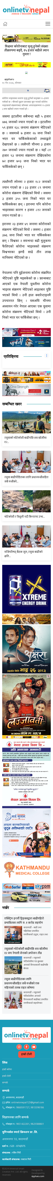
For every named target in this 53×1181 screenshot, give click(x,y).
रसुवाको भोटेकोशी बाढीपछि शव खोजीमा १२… (25, 440)
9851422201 (22, 1124)
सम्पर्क (5, 1082)
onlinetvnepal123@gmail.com (27, 1102)
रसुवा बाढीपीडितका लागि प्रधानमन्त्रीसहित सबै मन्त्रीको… (26, 479)
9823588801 (37, 1124)
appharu (9, 79)
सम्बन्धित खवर (12, 404)
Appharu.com (38, 1176)
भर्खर (5, 907)
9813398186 (37, 1107)
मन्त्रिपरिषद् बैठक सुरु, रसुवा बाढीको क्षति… (23, 554)
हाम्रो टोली (26, 1054)
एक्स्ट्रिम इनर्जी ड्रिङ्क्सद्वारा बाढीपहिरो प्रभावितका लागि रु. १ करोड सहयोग (24, 920)
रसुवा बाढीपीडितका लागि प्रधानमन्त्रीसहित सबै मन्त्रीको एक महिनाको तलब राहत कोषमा (21, 983)
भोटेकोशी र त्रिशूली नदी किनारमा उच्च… (24, 516)
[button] (48, 24)
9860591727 (22, 1107)
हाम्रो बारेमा (7, 1069)
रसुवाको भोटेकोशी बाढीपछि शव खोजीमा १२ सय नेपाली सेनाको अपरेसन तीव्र (26, 951)
